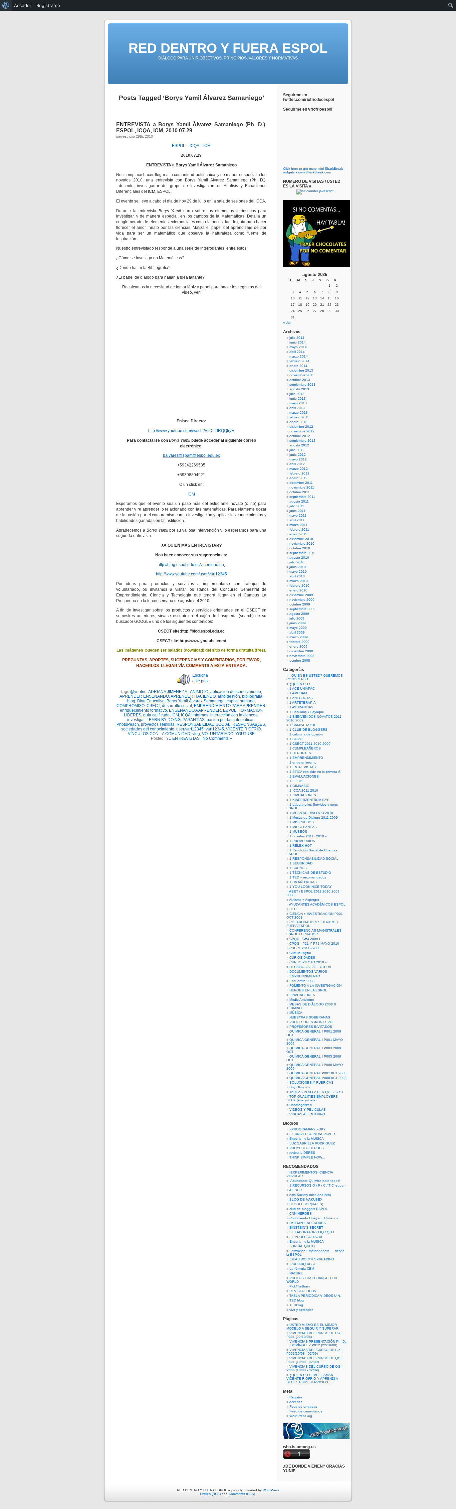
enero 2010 (298, 590)
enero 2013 (298, 422)
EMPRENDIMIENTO (304, 976)
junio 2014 (297, 342)
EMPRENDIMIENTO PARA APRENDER (229, 705)
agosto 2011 (299, 501)
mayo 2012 (298, 459)
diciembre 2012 (301, 426)
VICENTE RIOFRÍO (243, 729)
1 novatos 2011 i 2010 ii (307, 836)
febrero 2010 (299, 585)
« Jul (286, 322)
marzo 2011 (298, 525)
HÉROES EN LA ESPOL (308, 990)
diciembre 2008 (301, 651)
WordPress (271, 1490)
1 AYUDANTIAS (301, 707)
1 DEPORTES (300, 753)
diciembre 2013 (301, 370)
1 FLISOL (296, 781)
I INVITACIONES (302, 995)
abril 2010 (297, 576)
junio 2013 (297, 398)
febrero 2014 (299, 361)
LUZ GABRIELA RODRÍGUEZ (312, 1143)
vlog (196, 733)
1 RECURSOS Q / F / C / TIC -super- (317, 1185)
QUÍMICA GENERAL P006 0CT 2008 (318, 1078)
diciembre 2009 (301, 595)
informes (200, 715)
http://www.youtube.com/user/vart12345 (191, 574)
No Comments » (217, 738)
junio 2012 (297, 454)
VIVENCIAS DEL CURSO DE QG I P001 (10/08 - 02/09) (314, 1360)
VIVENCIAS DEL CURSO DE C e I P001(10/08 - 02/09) (314, 1351)
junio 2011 (297, 511)
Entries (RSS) (210, 1494)
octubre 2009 (299, 604)
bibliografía (252, 696)
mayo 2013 (298, 403)
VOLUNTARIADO (217, 733)
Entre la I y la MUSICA (306, 1138)
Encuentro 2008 (301, 981)
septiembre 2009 (302, 609)
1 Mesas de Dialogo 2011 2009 (313, 817)
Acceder (295, 1402)
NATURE (296, 1273)
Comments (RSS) (242, 1494)
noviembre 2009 (301, 599)
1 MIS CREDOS (301, 822)
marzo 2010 (298, 581)
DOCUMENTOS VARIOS (308, 971)
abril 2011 (296, 520)
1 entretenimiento (302, 762)
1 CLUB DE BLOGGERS (308, 729)
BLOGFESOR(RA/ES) (306, 1204)
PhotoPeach (128, 724)
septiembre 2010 (302, 553)
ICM (207, 145)
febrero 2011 (299, 529)
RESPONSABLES (248, 724)
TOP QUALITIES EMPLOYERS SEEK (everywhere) (312, 1098)
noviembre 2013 (301, 375)
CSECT (153, 705)
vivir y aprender (301, 1310)
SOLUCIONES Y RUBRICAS (311, 1082)
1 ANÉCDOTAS (301, 698)
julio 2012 (296, 450)
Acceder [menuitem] (22, 5)
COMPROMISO (131, 705)
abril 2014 (297, 352)
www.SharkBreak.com (314, 172)
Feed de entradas (303, 1406)
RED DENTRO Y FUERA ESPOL (228, 48)
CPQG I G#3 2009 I (304, 939)
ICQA (194, 145)
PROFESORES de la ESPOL (311, 1022)
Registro (295, 1397)
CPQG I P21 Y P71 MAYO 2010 (314, 943)
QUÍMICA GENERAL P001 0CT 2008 (318, 1073)
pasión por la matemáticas (230, 719)
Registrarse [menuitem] (48, 5)
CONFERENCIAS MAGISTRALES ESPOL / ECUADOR (313, 932)
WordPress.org (300, 1416)
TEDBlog (296, 1305)
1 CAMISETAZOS (302, 725)
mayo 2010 (298, 571)
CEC (292, 909)
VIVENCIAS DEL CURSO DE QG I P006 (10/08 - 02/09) (314, 1368)
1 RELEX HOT (300, 845)
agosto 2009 (299, 613)
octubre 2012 (299, 436)
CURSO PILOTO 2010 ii (307, 962)
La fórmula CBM (301, 1268)
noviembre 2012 (301, 431)
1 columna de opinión (306, 734)
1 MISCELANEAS (303, 827)
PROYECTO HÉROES (306, 1148)
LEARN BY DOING (164, 719)
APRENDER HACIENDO (193, 696)
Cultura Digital (300, 953)
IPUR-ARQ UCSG (302, 1264)
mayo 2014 (298, 347)
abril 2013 (297, 408)
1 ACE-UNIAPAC (302, 688)
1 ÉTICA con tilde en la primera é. (315, 772)
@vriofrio (138, 691)
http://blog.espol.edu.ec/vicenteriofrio (191, 564)
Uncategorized (300, 1105)
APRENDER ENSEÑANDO (144, 696)
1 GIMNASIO (299, 786)
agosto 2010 (299, 557)
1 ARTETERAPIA (302, 702)
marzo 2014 (298, 356)
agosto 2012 (299, 445)
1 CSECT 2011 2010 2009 (309, 743)
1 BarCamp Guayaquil (306, 712)
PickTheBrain (299, 1286)
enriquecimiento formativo (143, 710)
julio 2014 (296, 337)
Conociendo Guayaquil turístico (313, 1218)
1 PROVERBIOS (302, 841)
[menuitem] (6, 5)
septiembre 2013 (302, 384)
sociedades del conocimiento (147, 729)
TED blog (296, 1300)
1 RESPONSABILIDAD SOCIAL (313, 858)
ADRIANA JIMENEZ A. (168, 691)
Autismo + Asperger (304, 900)
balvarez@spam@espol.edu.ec (191, 455)
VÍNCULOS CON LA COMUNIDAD (159, 733)
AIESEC (295, 1190)
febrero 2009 (299, 642)
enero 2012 (298, 478)
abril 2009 (297, 632)
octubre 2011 (299, 492)
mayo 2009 (298, 628)
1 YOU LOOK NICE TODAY (310, 886)
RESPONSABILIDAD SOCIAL (203, 724)
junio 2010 (297, 567)
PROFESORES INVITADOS (310, 1026)
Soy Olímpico (299, 1087)
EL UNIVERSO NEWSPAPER (312, 1134)
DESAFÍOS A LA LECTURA (310, 967)
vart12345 (215, 729)
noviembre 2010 (301, 543)
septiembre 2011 (302, 497)
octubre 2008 (299, 660)
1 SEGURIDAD (300, 863)
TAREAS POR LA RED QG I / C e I (316, 1092)
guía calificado (156, 715)
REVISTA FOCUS (302, 1291)
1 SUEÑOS (298, 868)
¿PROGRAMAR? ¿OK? (307, 1129)
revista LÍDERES (302, 1152)
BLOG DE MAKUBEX (305, 1199)
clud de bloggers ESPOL (308, 1209)
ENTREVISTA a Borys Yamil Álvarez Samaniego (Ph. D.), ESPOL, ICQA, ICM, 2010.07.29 (191, 127)
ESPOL (178, 145)
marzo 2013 (298, 412)
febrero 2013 (299, 417)
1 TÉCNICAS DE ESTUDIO (310, 872)
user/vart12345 (190, 729)
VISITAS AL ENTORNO (307, 1114)
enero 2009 (298, 646)
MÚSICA (295, 1012)
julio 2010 (296, 562)
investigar (136, 719)
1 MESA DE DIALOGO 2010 (311, 813)
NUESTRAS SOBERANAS (309, 1017)
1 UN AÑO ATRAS (303, 882)
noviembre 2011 (301, 487)
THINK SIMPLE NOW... (307, 1157)
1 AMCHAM (298, 693)
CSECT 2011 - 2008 (304, 948)
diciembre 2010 (301, 539)
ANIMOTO (199, 691)
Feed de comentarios (305, 1411)
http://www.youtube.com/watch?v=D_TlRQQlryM (191, 430)
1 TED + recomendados (307, 877)
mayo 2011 (297, 515)
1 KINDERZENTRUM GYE (309, 800)
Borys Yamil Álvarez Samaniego (196, 701)
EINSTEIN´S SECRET (306, 1227)
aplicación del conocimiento (235, 691)
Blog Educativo (151, 701)
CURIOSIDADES (302, 957)
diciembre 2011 (301, 483)
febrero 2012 (299, 473)
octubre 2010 (299, 548)
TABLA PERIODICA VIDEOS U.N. (315, 1295)
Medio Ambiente (301, 999)
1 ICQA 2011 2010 (303, 790)
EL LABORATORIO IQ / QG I (311, 1232)
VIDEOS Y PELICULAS (307, 1109)
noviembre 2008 (301, 656)
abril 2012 (297, 464)
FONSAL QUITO (302, 1246)
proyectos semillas (158, 724)
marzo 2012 (298, 468)
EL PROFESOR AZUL (306, 1237)
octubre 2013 (299, 380)
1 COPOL (296, 739)
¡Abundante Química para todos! (314, 1181)
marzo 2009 (298, 637)
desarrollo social (177, 705)
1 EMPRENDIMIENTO (306, 758)
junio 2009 (297, 623)
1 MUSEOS (298, 831)
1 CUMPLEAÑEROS (305, 748)
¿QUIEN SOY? (300, 684)
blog (131, 701)
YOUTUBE (245, 733)
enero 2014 (298, 366)
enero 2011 (298, 534)
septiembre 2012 (302, 440)
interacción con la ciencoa (234, 715)
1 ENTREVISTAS (184, 738)
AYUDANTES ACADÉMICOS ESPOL (317, 904)
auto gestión (229, 696)
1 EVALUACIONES (304, 776)
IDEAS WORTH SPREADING (311, 1259)
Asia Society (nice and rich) (310, 1195)
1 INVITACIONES (302, 795)
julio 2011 (296, 506)
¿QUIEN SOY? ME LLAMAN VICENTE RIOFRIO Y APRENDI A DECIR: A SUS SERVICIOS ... (312, 1378)
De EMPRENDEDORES (307, 1223)
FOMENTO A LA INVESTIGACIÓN (315, 985)
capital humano (241, 701)
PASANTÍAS (194, 719)
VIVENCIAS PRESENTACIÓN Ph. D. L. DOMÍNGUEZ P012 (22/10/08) (316, 1343)
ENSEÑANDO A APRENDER (195, 710)
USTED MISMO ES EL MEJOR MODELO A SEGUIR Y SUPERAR (312, 1326)
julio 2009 (296, 618)
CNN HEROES (300, 1213)
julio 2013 (296, 394)
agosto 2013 (299, 389)
